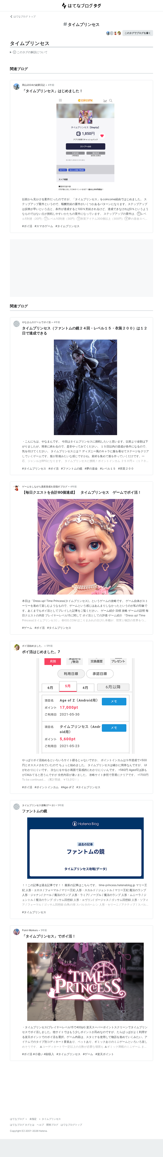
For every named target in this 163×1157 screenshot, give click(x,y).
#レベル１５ (108, 468)
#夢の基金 (91, 468)
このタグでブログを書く (138, 32)
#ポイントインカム (47, 787)
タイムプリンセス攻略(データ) (38, 805)
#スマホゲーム (44, 226)
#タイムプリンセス (67, 226)
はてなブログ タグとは (22, 1124)
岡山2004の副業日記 (33, 84)
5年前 (50, 645)
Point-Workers (30, 930)
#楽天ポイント (104, 1054)
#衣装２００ (126, 468)
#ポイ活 (27, 226)
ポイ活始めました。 (33, 645)
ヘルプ (40, 1124)
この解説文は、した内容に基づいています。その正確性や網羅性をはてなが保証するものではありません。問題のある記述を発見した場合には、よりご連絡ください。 (29, 53)
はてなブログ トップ (25, 16)
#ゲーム (27, 627)
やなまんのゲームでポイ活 (36, 322)
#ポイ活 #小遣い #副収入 (38, 1054)
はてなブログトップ (71, 1124)
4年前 (51, 84)
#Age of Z (67, 787)
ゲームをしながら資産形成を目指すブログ (44, 486)
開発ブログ (52, 1124)
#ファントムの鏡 (71, 468)
